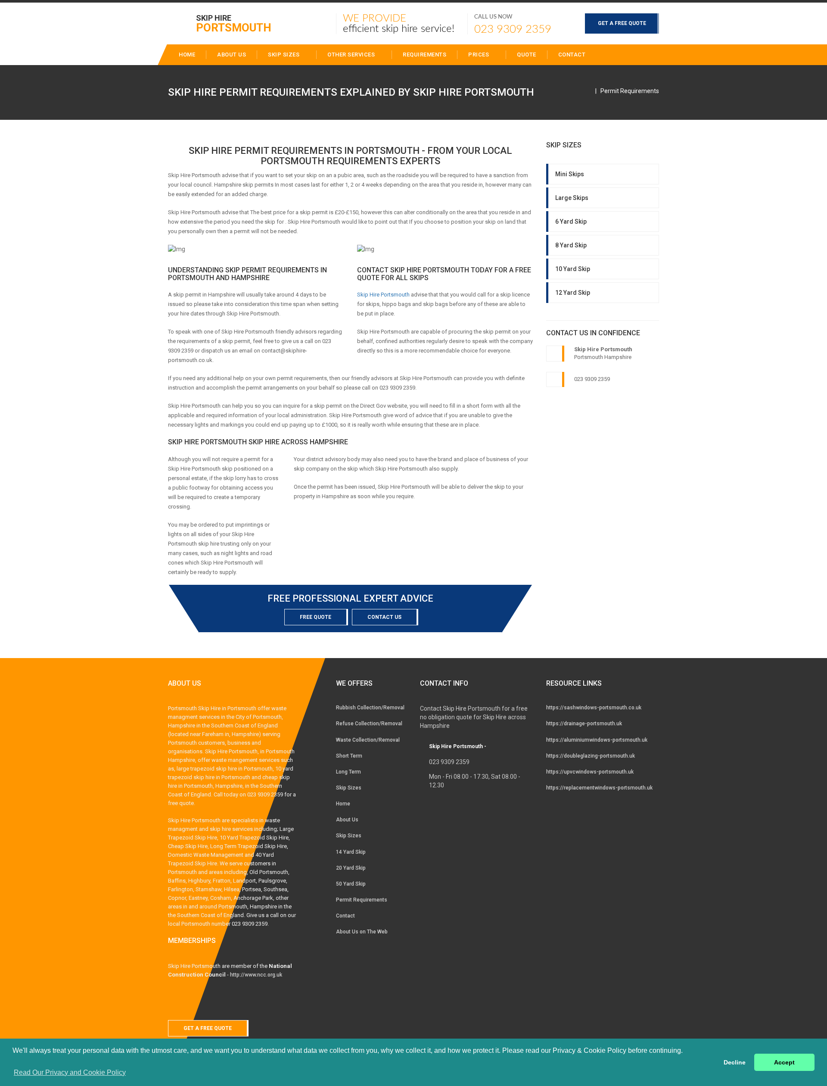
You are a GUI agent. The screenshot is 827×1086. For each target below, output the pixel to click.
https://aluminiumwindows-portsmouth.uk (596, 740)
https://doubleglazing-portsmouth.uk (590, 756)
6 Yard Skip (571, 221)
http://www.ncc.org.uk (256, 975)
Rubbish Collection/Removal (370, 708)
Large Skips (571, 197)
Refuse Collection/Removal (369, 724)
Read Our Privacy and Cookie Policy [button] (70, 1072)
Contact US (384, 617)
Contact (572, 54)
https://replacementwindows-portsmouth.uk (599, 788)
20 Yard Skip (351, 868)
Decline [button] (735, 1062)
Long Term (348, 772)
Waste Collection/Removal (368, 740)
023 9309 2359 (512, 29)
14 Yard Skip (351, 852)
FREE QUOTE (315, 617)
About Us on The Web (362, 932)
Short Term (349, 756)
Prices (479, 54)
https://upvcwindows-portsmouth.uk (590, 772)
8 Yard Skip (571, 245)
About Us (347, 820)
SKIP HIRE (233, 23)
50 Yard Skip (351, 884)
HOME (187, 54)
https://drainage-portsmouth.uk (584, 724)
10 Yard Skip (572, 268)
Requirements (424, 54)
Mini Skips (569, 174)
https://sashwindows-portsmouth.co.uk (593, 708)
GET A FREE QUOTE (622, 23)
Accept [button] (784, 1062)
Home (343, 804)
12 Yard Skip (572, 292)
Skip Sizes (284, 54)
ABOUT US (231, 54)
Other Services (351, 54)
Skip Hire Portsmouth (383, 294)
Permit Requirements (629, 90)
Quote (526, 54)
